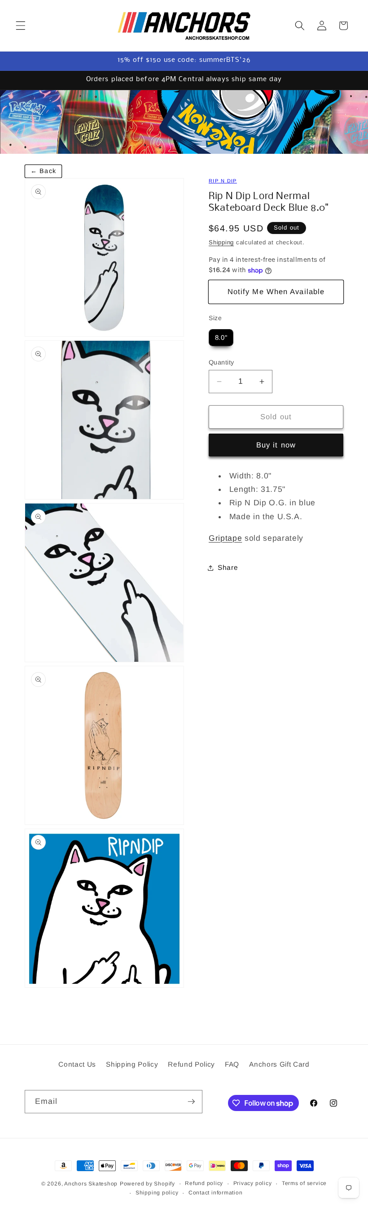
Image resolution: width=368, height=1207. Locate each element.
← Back (43, 170)
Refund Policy (191, 1064)
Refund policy (204, 1183)
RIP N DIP (223, 180)
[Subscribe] (191, 1101)
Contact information (215, 1193)
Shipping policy (157, 1193)
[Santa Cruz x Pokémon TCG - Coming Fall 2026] (184, 122)
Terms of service (304, 1183)
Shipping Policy (132, 1064)
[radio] (221, 337)
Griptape (225, 538)
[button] (20, 25)
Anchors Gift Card (279, 1064)
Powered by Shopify (147, 1184)
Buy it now (276, 445)
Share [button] (228, 567)
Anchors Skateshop (91, 1184)
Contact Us (77, 1064)
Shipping (221, 242)
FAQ (232, 1064)
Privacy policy (252, 1183)
